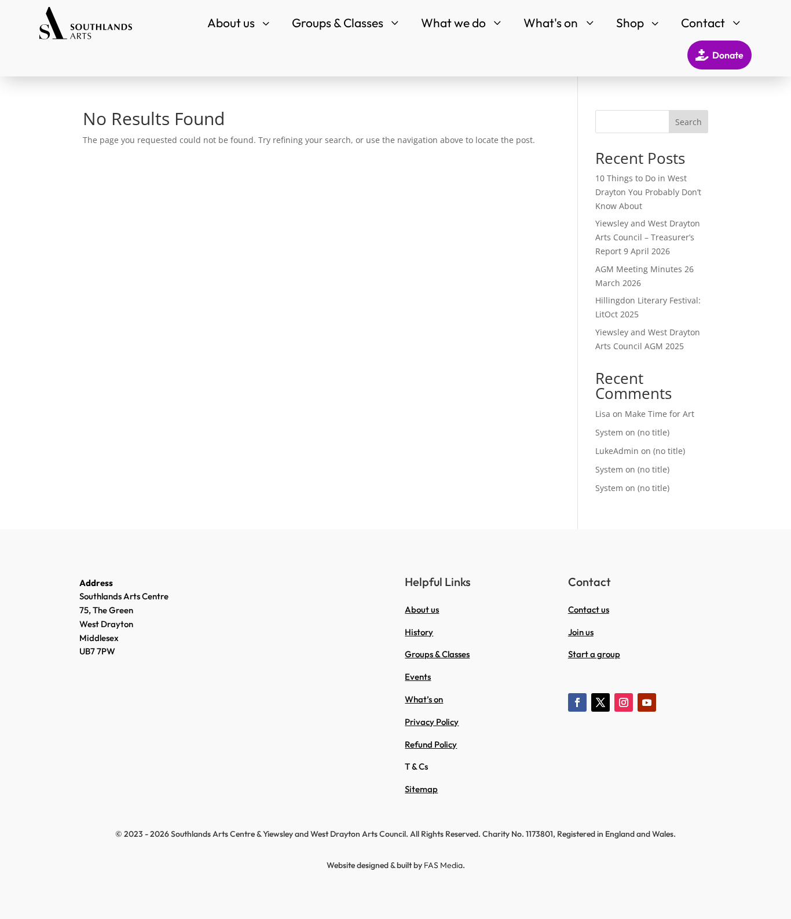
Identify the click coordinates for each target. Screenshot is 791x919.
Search (688, 121)
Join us (581, 632)
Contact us (588, 609)
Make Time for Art (659, 413)
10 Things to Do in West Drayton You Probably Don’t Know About (648, 192)
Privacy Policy (432, 721)
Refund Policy (431, 744)
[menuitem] (240, 23)
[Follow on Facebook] (577, 702)
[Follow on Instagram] (623, 702)
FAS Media (443, 865)
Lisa (602, 413)
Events (418, 676)
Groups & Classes (437, 654)
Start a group (594, 654)
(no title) (653, 432)
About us (422, 609)
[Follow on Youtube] (647, 702)
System (609, 432)
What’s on (424, 699)
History (419, 632)
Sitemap (421, 788)
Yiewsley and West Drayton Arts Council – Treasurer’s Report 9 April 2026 (647, 237)
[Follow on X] (600, 702)
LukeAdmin (617, 450)
